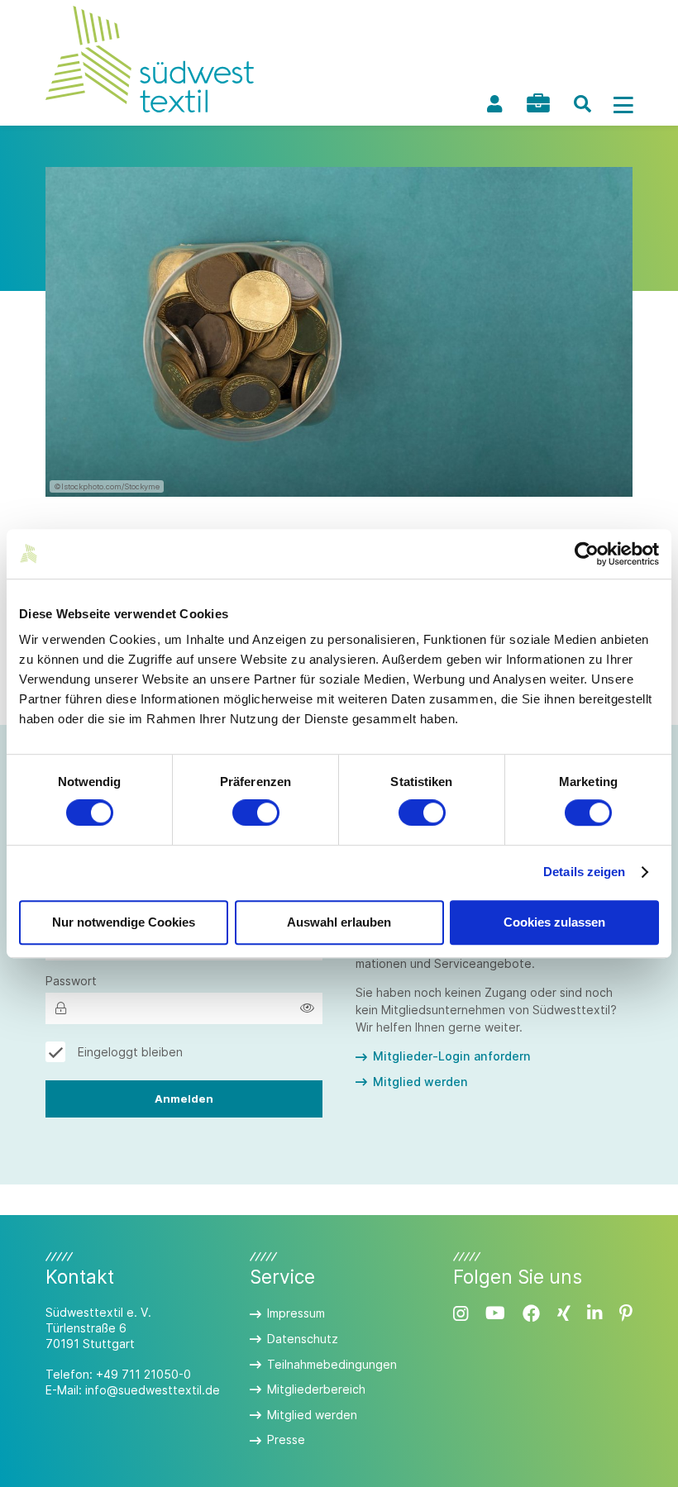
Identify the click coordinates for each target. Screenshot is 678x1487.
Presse (286, 1439)
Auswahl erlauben (339, 922)
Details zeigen (584, 872)
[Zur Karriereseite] (538, 102)
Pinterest (626, 1314)
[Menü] (623, 103)
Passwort (71, 981)
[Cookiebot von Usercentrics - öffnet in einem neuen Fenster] (586, 553)
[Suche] (582, 103)
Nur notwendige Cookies (123, 922)
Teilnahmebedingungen (332, 1364)
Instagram (460, 1314)
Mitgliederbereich (316, 1389)
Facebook (531, 1314)
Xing (564, 1314)
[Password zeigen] (307, 1008)
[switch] (255, 813)
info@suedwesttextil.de (152, 1390)
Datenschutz (302, 1339)
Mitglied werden (420, 1082)
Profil (494, 103)
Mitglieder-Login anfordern (452, 1056)
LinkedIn (594, 1314)
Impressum (296, 1313)
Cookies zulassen (554, 922)
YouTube (495, 1314)
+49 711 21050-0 (143, 1374)
